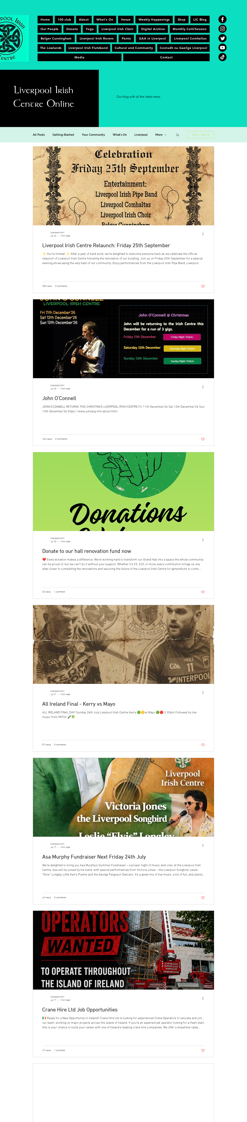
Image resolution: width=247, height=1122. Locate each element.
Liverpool (141, 134)
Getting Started (63, 134)
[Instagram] (222, 29)
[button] (177, 135)
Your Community (93, 134)
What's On (120, 134)
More (158, 134)
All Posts (39, 134)
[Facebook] (222, 19)
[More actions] (204, 234)
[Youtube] (222, 48)
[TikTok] (222, 57)
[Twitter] (222, 38)
